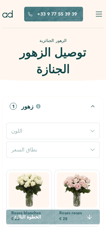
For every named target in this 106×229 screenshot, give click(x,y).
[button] (53, 106)
